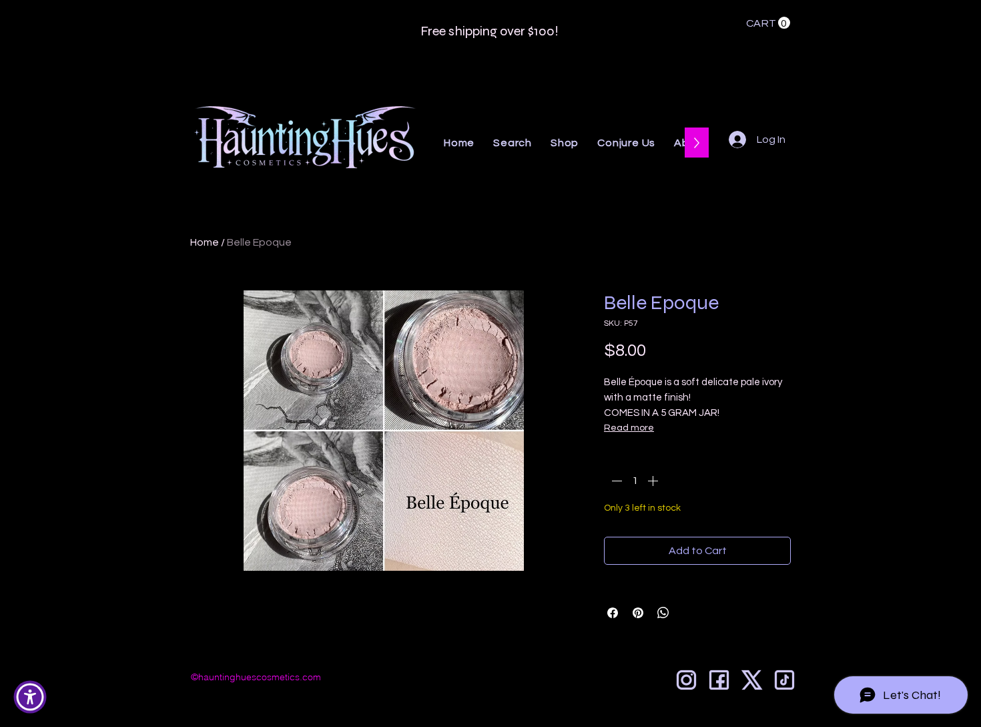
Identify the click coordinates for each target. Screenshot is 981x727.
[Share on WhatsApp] (663, 613)
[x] (752, 680)
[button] (768, 23)
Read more (629, 428)
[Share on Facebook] (613, 613)
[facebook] (719, 680)
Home (204, 242)
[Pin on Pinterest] (638, 613)
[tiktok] (784, 680)
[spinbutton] (635, 480)
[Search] (803, 90)
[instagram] (686, 680)
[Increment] (654, 480)
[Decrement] (615, 480)
